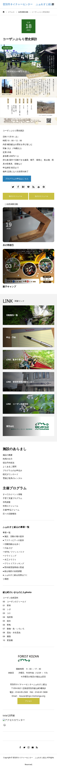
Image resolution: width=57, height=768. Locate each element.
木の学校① (8, 245)
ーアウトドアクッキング (13, 563)
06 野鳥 (7, 624)
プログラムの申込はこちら (16, 178)
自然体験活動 (7, 48)
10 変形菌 (8, 640)
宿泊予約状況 (8, 462)
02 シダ (7, 609)
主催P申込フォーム (11, 509)
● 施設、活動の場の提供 (13, 536)
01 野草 (7, 605)
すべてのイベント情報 (12, 494)
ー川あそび (7, 548)
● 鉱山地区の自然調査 (12, 571)
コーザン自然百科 (10, 597)
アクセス (28, 701)
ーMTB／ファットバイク (13, 551)
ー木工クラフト (9, 559)
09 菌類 (7, 636)
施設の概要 (7, 455)
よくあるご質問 (9, 466)
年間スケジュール (10, 506)
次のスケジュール (41, 196)
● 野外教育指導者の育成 (13, 567)
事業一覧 (7, 532)
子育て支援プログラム (12, 498)
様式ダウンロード (10, 474)
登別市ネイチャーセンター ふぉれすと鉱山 (28, 4)
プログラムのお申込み (12, 470)
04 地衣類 (8, 617)
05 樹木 (7, 621)
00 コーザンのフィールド (14, 601)
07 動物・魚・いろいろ (13, 628)
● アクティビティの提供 (13, 540)
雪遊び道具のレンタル (12, 478)
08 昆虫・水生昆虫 (11, 632)
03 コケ (7, 613)
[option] (28, 85)
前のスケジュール (15, 196)
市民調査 (7, 502)
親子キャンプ (9, 286)
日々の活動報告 (9, 513)
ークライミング (9, 555)
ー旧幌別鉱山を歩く (11, 544)
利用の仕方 (7, 458)
